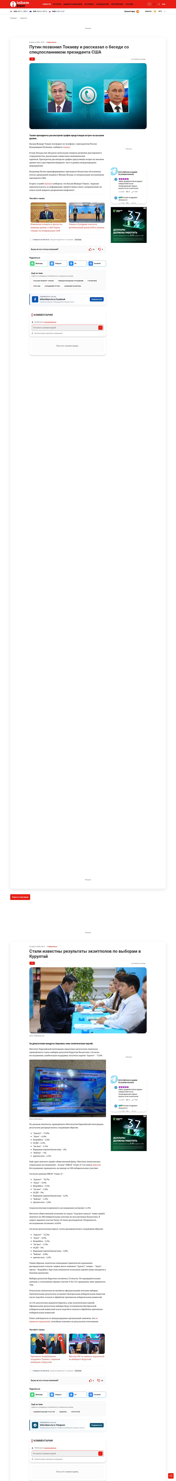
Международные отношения (71, 281)
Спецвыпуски (102, 4)
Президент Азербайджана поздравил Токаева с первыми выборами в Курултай (45, 1359)
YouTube (129, 4)
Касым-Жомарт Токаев (44, 281)
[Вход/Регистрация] (158, 4)
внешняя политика (73, 286)
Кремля (48, 183)
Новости (47, 4)
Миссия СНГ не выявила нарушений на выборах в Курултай (86, 1358)
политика (93, 281)
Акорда (66, 147)
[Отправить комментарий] (100, 328)
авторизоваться (50, 322)
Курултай (76, 1412)
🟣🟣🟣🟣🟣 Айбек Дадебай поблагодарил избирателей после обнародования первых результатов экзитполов (130, 183)
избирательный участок (44, 1412)
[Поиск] (153, 4)
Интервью (89, 4)
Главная (13, 18)
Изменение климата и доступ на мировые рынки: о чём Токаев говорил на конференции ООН (46, 227)
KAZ (163, 4)
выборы (63, 1412)
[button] (155, 11)
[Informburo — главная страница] (20, 4)
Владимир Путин (53, 286)
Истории (57, 4)
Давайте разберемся (72, 4)
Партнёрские (117, 4)
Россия (37, 286)
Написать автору (139, 59)
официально (52, 42)
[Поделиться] (171, 1476)
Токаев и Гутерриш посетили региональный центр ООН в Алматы (86, 226)
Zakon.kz (97, 1164)
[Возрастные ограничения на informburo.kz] (149, 4)
